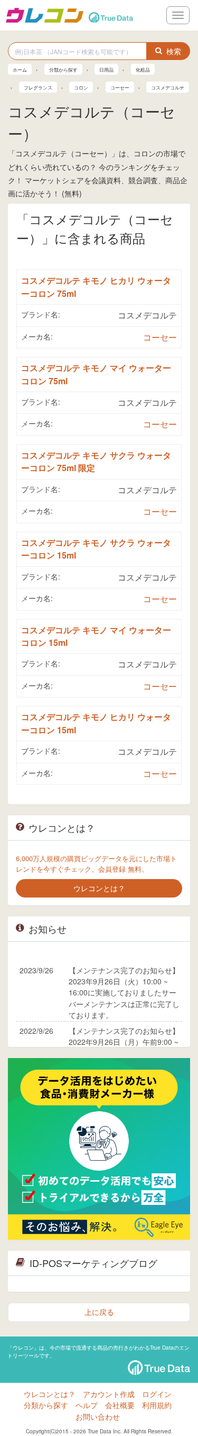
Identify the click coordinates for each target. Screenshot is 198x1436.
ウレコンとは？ (50, 1394)
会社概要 (120, 1405)
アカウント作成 (109, 1394)
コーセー (160, 337)
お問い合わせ (98, 1416)
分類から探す (46, 1405)
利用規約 (157, 1405)
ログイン (157, 1394)
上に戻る (99, 1312)
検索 (173, 51)
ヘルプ (87, 1405)
